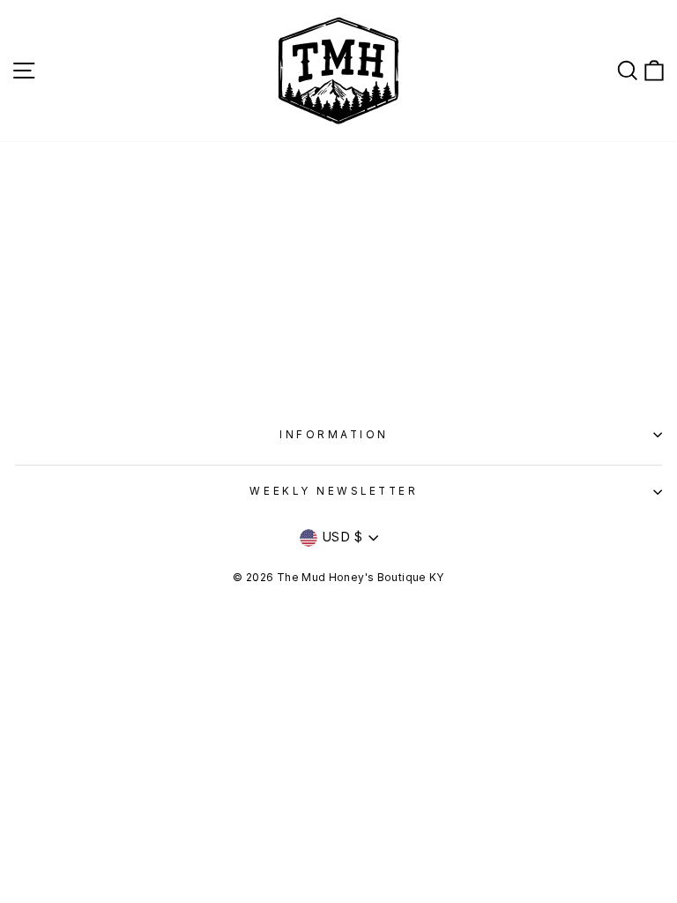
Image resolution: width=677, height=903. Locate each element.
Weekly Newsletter (333, 491)
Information (334, 435)
